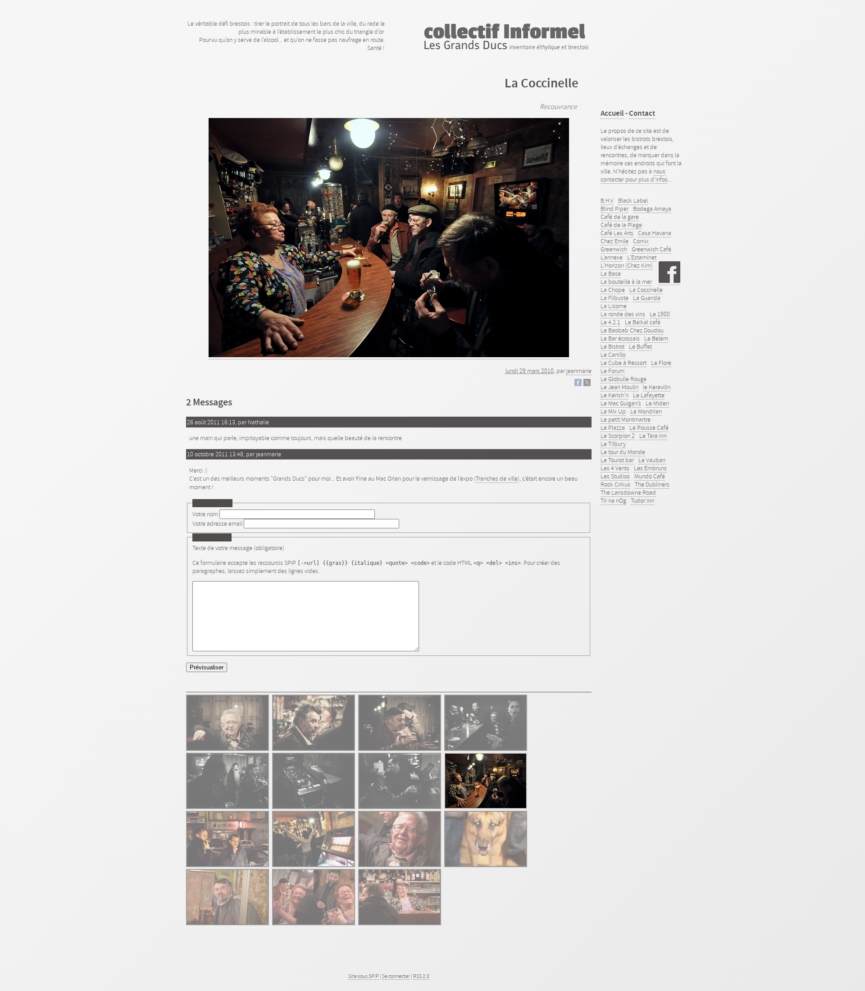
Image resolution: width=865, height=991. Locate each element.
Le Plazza (613, 427)
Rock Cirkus (615, 484)
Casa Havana (654, 233)
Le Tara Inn (653, 436)
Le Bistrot (612, 346)
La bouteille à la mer (626, 281)
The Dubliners (652, 484)
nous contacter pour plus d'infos (634, 175)
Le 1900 (660, 314)
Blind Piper (614, 209)
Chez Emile (614, 241)
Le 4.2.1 (610, 322)
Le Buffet (640, 346)
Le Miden (657, 403)
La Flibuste (614, 298)
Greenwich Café (651, 249)
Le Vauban (651, 460)
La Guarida (646, 298)
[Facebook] (578, 384)
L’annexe (612, 257)
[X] (587, 384)
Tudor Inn (642, 500)
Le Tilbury (613, 444)
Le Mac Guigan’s (621, 403)
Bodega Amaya (652, 209)
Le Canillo (613, 354)
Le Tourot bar (617, 460)
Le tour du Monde (623, 452)
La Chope (613, 290)
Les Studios (615, 476)
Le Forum (612, 371)
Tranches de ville (497, 478)
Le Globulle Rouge (623, 379)
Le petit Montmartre (626, 419)
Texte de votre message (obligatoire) (238, 548)
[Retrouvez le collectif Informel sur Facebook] (669, 281)
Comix (641, 241)
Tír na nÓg (613, 500)
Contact (642, 113)
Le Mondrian (646, 411)
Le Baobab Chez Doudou (632, 330)
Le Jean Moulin (619, 387)
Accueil (612, 113)
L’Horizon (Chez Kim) (627, 265)
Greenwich (614, 249)
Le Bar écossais (620, 338)
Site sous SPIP (363, 976)
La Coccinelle (646, 290)
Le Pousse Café (649, 427)
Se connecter (396, 976)
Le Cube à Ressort (623, 363)
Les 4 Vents (615, 468)
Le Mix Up (613, 411)
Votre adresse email (217, 523)
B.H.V (607, 200)
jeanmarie (579, 371)
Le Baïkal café (642, 322)
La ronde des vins (623, 314)
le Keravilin (656, 387)
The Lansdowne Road (628, 492)
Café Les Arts (617, 233)
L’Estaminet (641, 257)
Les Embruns (650, 468)
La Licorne (614, 306)
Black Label (633, 200)
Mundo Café (649, 476)
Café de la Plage (621, 225)
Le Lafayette (649, 395)
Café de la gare (620, 217)
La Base (611, 273)
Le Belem (656, 338)
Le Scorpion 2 (618, 436)
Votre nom (205, 514)
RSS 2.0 (421, 976)
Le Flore (661, 363)
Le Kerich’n (614, 395)
